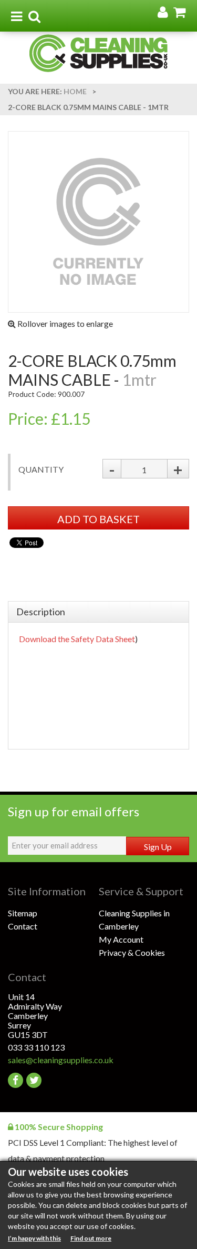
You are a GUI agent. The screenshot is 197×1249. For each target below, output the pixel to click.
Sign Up (158, 847)
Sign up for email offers (73, 811)
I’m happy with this (34, 1238)
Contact (22, 926)
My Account (121, 939)
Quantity (41, 469)
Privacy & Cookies (132, 952)
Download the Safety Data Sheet (77, 639)
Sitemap (22, 913)
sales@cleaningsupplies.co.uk (53, 1060)
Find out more (90, 1238)
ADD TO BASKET (98, 519)
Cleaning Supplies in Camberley (134, 919)
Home (75, 91)
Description (40, 611)
